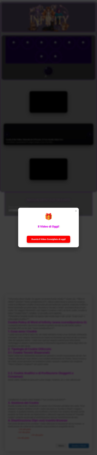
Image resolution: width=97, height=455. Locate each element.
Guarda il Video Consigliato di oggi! (48, 239)
